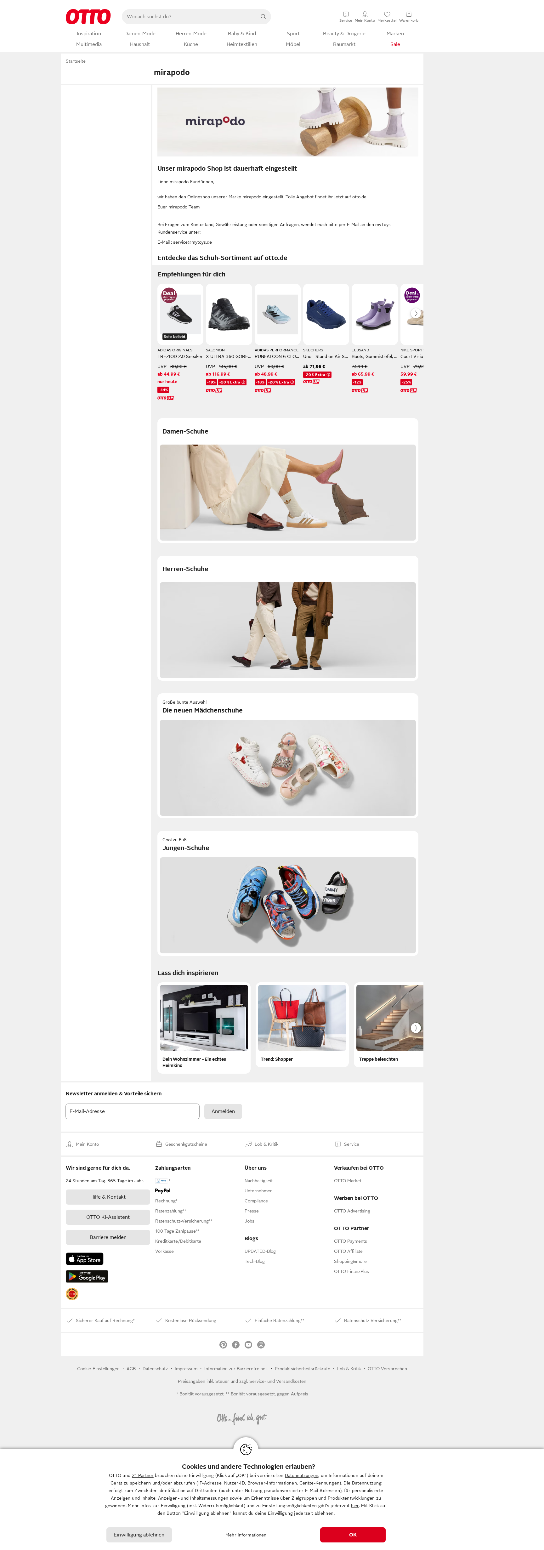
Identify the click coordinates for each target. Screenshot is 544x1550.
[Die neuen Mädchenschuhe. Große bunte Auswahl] (287, 755)
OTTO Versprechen (387, 1368)
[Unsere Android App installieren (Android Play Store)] (87, 1276)
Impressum (186, 1368)
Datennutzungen (301, 1475)
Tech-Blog (255, 1261)
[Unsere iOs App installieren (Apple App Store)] (85, 1258)
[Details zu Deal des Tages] (169, 295)
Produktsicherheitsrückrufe (302, 1368)
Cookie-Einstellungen (98, 1368)
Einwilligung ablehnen (139, 1535)
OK (353, 1535)
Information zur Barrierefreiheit (236, 1368)
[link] (72, 1294)
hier (355, 1505)
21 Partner (143, 1475)
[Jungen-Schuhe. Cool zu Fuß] (287, 893)
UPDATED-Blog (260, 1251)
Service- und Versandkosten (277, 1381)
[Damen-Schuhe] (287, 480)
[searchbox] (189, 16)
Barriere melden (108, 1237)
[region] (272, 1499)
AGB (131, 1368)
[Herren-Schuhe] (287, 618)
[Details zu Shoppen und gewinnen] (412, 295)
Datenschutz (155, 1368)
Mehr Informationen (246, 1534)
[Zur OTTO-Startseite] (88, 16)
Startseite (76, 61)
